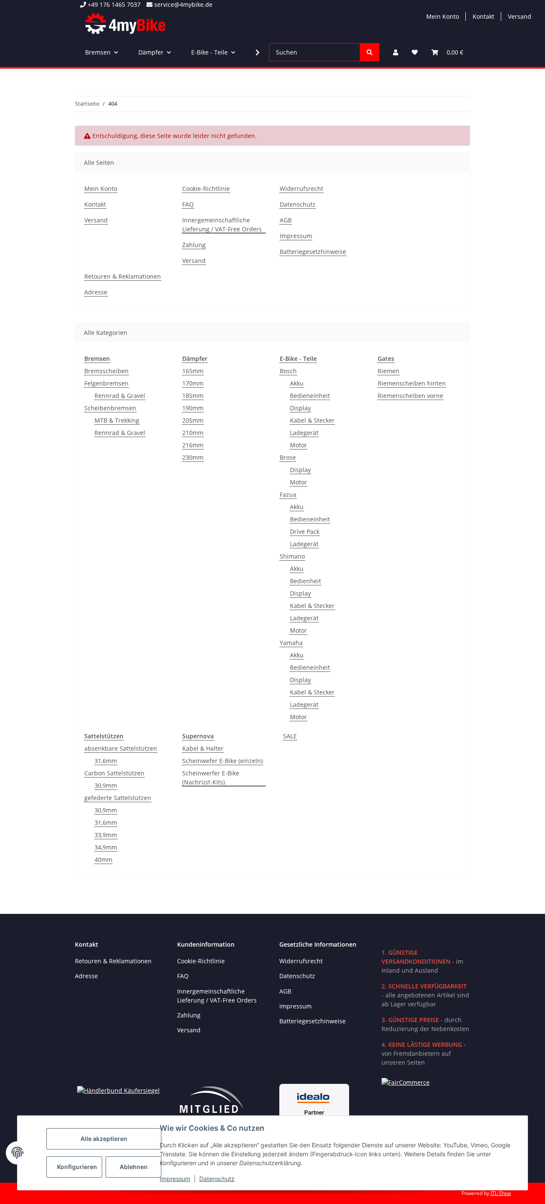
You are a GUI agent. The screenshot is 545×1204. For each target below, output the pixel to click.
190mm (193, 408)
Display (300, 408)
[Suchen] (369, 52)
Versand (519, 16)
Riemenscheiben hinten (412, 383)
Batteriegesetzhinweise (313, 252)
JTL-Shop (500, 1193)
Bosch (288, 371)
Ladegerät (304, 433)
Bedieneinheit (310, 396)
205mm (193, 420)
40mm (103, 859)
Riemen (388, 371)
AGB (286, 220)
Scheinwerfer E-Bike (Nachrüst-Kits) (210, 777)
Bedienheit (305, 581)
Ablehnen (134, 1166)
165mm (193, 371)
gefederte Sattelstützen (117, 798)
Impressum (175, 1178)
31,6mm (106, 761)
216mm (193, 445)
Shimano (292, 556)
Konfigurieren (77, 1166)
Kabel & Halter (203, 748)
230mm (193, 457)
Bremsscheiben (106, 371)
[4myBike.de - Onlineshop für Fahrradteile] (125, 23)
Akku (297, 383)
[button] (395, 52)
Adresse (95, 292)
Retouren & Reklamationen (122, 276)
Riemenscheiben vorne (410, 396)
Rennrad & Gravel (120, 396)
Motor (298, 445)
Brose (288, 457)
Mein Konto (442, 16)
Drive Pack (304, 531)
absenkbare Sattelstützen (120, 748)
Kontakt (483, 16)
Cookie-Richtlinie (206, 188)
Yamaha (291, 643)
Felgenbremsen (106, 383)
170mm (193, 383)
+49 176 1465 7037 (113, 4)
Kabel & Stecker (312, 420)
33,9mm (106, 835)
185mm (193, 396)
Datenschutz (217, 1178)
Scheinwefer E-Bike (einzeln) (222, 761)
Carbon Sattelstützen (114, 773)
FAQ (188, 204)
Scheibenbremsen (110, 408)
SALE (290, 736)
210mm (193, 433)
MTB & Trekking (117, 420)
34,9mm (106, 847)
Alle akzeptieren (103, 1138)
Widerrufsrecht (301, 188)
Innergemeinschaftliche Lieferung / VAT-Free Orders (222, 224)
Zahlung (194, 245)
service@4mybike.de (182, 4)
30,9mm (106, 785)
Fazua (288, 494)
